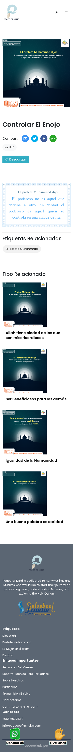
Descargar (17, 159)
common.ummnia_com (20, 707)
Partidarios (9, 687)
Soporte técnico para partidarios (25, 674)
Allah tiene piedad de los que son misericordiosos (33, 335)
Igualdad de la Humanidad (31, 460)
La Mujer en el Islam (15, 649)
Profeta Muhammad (16, 642)
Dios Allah (9, 636)
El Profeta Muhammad (22, 249)
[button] (66, 12)
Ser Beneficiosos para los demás (36, 399)
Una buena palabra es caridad (34, 521)
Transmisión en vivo (16, 693)
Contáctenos (11, 700)
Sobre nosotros (13, 680)
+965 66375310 (12, 719)
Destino (7, 655)
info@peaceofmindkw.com (21, 726)
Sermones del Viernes (17, 667)
